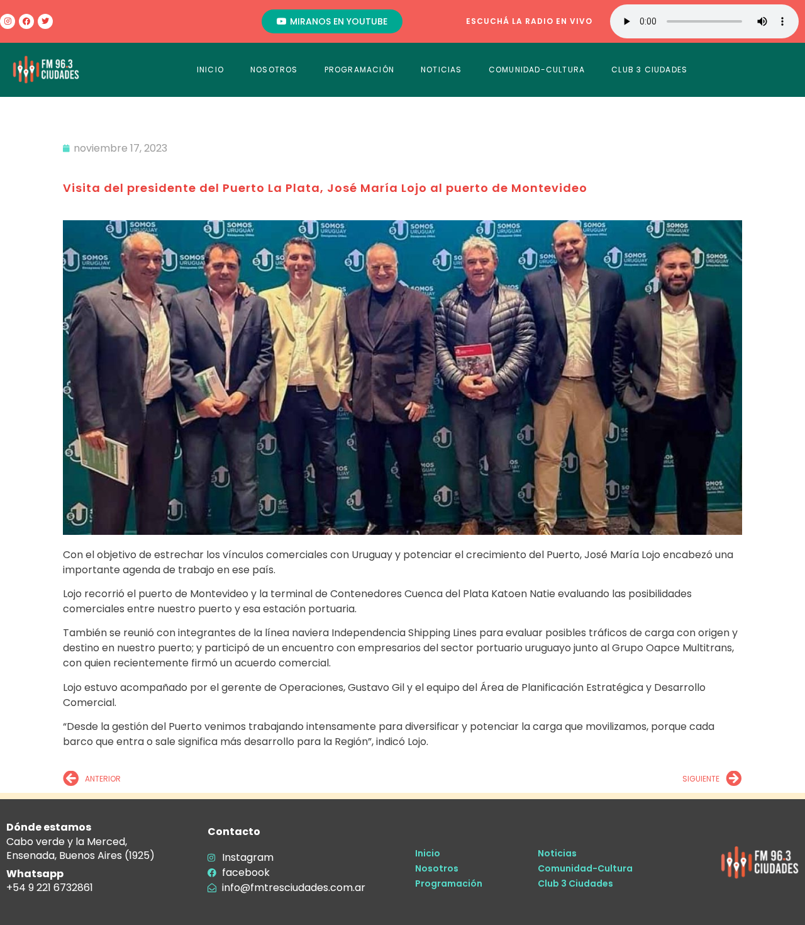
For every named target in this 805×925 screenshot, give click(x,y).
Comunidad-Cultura (585, 868)
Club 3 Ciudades (575, 883)
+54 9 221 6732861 (49, 887)
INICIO (210, 69)
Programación (448, 883)
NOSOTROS (274, 69)
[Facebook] (26, 21)
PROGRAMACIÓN (359, 69)
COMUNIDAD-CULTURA (537, 69)
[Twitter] (45, 21)
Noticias (557, 853)
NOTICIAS (441, 69)
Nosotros (436, 868)
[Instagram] (7, 21)
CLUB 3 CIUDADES (649, 69)
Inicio (427, 853)
